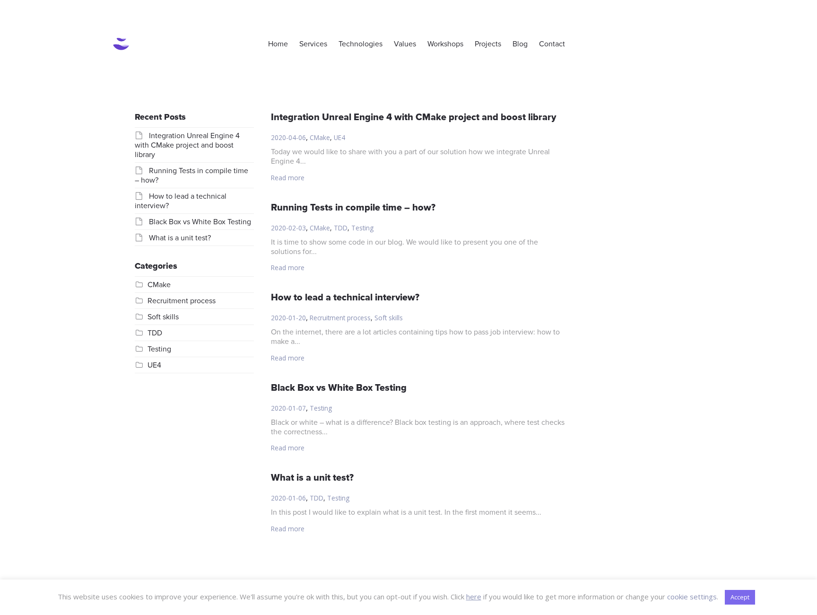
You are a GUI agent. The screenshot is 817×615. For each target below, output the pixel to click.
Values (405, 44)
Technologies (360, 44)
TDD (341, 227)
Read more (287, 177)
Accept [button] (739, 597)
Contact (552, 44)
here (473, 596)
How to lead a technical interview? (345, 297)
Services (313, 44)
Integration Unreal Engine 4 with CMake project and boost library (413, 117)
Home (278, 44)
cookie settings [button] (692, 596)
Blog (520, 44)
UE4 (339, 137)
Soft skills (388, 317)
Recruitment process (340, 317)
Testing (362, 227)
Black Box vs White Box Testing (339, 388)
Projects (488, 44)
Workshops (445, 44)
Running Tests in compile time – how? (353, 207)
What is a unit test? (312, 477)
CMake (320, 137)
